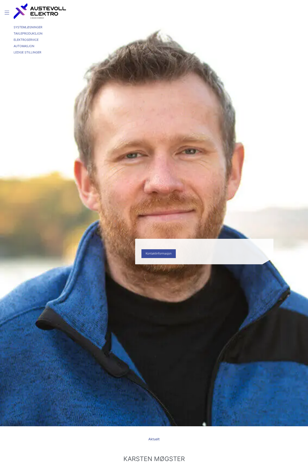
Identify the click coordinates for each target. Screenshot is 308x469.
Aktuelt (154, 439)
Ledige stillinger (27, 52)
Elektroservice (26, 39)
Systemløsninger (28, 27)
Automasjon (24, 46)
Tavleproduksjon (28, 33)
